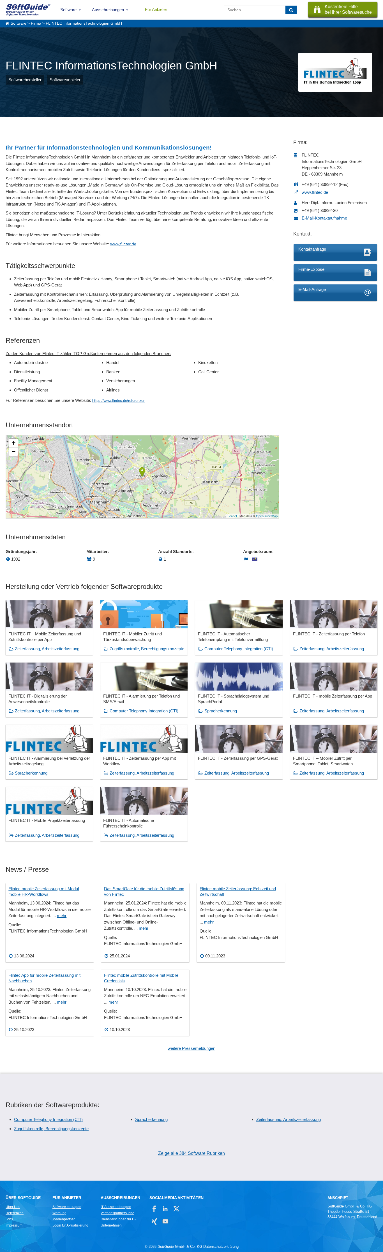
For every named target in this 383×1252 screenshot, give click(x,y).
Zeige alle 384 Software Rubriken (191, 1153)
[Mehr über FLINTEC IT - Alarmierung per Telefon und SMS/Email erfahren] (144, 690)
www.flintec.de (123, 244)
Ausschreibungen (108, 9)
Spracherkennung (220, 710)
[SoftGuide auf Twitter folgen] (176, 1209)
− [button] (13, 451)
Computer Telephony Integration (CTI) (238, 648)
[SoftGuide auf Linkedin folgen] (165, 1209)
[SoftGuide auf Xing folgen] (154, 1221)
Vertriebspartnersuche (117, 1213)
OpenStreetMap (267, 516)
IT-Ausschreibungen (116, 1207)
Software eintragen (66, 1207)
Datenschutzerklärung (221, 1246)
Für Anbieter (156, 9)
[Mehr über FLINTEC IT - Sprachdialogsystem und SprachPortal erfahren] (238, 690)
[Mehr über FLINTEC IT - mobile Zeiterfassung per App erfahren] (333, 690)
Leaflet (232, 516)
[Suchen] (291, 10)
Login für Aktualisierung (70, 1225)
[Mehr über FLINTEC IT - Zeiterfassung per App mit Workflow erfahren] (144, 752)
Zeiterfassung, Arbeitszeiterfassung (47, 648)
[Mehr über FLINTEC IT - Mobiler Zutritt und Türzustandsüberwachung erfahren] (144, 627)
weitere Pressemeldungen (191, 1048)
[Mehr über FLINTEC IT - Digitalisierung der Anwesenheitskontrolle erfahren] (49, 690)
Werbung (59, 1213)
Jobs (9, 1219)
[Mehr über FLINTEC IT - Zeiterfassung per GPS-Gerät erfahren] (238, 752)
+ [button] (13, 442)
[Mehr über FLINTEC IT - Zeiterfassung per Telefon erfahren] (333, 627)
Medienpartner (63, 1219)
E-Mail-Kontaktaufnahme (324, 218)
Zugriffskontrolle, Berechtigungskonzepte (147, 648)
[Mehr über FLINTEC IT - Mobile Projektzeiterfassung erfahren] (49, 814)
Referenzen (15, 1213)
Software (68, 9)
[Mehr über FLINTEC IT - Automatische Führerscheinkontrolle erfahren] (144, 814)
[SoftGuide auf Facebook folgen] (154, 1209)
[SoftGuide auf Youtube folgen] (165, 1221)
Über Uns (13, 1207)
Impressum (14, 1225)
